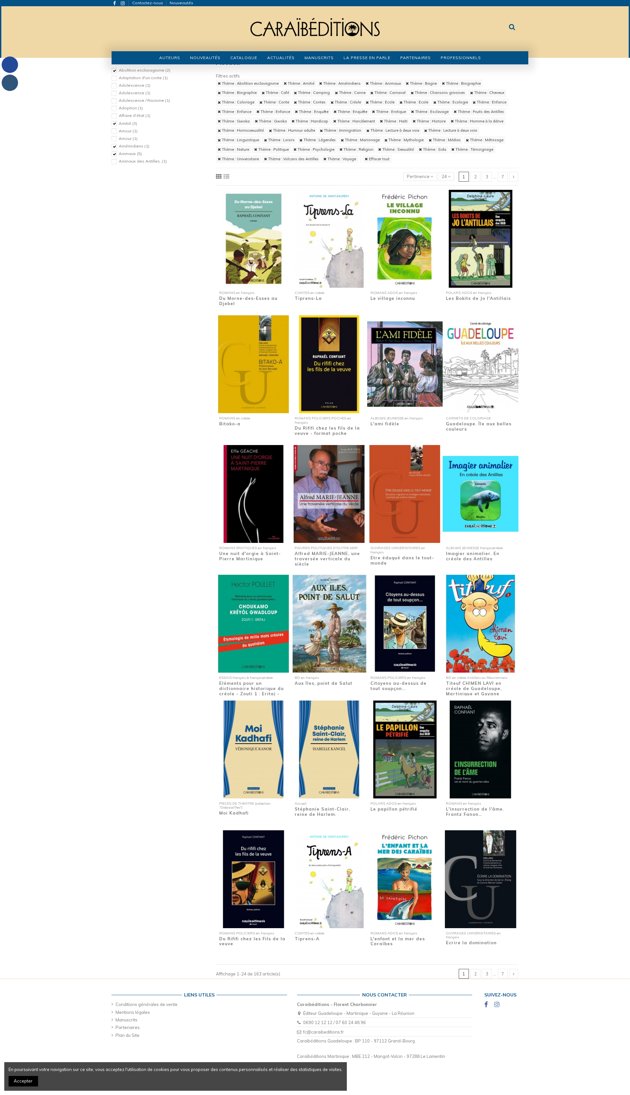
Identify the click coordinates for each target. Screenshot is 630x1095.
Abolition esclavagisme (144, 70)
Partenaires (128, 1027)
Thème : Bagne (423, 83)
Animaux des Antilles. (143, 161)
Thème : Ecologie (452, 102)
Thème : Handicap (311, 121)
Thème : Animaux (385, 83)
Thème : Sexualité (397, 149)
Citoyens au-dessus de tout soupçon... (398, 686)
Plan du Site (127, 1035)
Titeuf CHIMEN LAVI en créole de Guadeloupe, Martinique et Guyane (474, 688)
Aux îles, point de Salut (323, 683)
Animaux (130, 153)
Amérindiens (134, 146)
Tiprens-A (307, 938)
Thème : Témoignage (473, 149)
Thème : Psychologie (315, 149)
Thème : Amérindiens (341, 83)
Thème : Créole (347, 102)
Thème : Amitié (300, 83)
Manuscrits (126, 1019)
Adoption (131, 107)
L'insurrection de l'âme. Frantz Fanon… (475, 811)
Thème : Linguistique (240, 140)
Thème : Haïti (395, 121)
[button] (243, 57)
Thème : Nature (235, 149)
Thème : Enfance (491, 102)
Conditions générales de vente (147, 1004)
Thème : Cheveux (488, 92)
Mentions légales (133, 1012)
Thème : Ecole (381, 102)
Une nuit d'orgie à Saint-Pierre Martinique (250, 556)
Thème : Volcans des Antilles (293, 159)
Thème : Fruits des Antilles (480, 111)
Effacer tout (378, 159)
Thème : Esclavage (431, 111)
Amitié (128, 123)
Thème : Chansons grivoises (439, 92)
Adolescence (134, 85)
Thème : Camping (313, 92)
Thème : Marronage (362, 140)
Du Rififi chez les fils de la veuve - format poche (327, 430)
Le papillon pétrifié (393, 809)
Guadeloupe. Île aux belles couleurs (479, 426)
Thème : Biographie (463, 83)
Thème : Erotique (390, 111)
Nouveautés (181, 2)
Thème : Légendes (319, 140)
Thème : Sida (434, 149)
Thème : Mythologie (406, 140)
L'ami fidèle (384, 423)
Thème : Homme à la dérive (478, 121)
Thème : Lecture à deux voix (394, 130)
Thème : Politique (273, 149)
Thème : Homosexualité (242, 130)
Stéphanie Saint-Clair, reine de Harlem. (322, 811)
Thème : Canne (352, 92)
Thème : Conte (275, 102)
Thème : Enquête (313, 111)
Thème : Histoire (431, 121)
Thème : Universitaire (240, 159)
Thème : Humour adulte (293, 130)
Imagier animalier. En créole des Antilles (472, 556)
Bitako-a (230, 423)
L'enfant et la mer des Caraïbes (397, 941)
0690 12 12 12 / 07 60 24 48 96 (334, 1022)
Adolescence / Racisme (144, 100)
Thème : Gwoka (235, 121)
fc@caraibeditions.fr (323, 1032)
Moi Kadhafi (234, 813)
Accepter (23, 1081)
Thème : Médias (446, 140)
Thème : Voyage (341, 159)
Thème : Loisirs (281, 140)
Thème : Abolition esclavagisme (250, 83)
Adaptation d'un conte (143, 77)
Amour (128, 130)
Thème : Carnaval (389, 92)
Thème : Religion (358, 149)
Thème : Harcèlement (355, 121)
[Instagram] (10, 83)
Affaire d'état (134, 115)
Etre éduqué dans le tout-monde (402, 560)
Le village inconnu (392, 298)
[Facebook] (10, 64)
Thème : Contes (311, 102)
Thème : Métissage (486, 140)
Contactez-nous (148, 2)
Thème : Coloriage (237, 102)
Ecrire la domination (471, 942)
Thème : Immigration (342, 130)
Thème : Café (277, 92)
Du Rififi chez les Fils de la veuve (252, 941)
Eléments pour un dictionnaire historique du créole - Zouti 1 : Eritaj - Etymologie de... (251, 691)
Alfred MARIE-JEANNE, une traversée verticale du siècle (327, 558)
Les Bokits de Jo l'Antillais (478, 298)
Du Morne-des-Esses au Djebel (248, 301)
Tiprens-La (308, 298)
